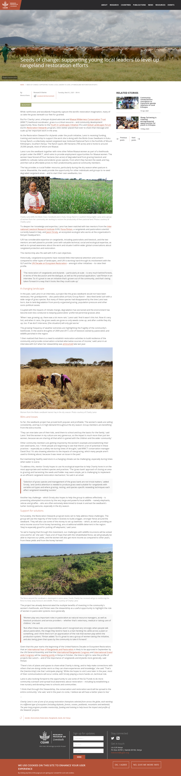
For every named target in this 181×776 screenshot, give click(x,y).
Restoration (44, 718)
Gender (27, 718)
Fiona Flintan (66, 229)
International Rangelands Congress (73, 652)
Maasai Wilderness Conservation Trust (88, 119)
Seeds (60, 718)
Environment (35, 718)
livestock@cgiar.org (120, 752)
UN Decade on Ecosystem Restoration (49, 263)
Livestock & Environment (45, 96)
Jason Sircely (52, 232)
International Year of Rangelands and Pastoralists (50, 649)
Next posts (134, 138)
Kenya (68, 718)
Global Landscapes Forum (99, 125)
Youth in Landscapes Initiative (64, 125)
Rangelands (53, 718)
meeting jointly (48, 655)
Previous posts (123, 138)
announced (68, 344)
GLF (64, 718)
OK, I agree (121, 764)
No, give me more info (146, 764)
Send (79, 757)
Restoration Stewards (37, 127)
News (22, 85)
